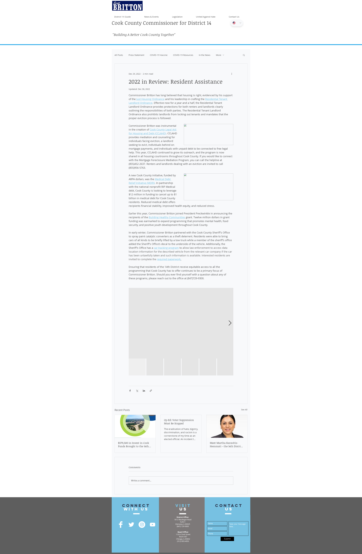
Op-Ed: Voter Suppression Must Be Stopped (179, 421)
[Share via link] (150, 390)
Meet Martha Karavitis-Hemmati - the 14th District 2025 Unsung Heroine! (226, 444)
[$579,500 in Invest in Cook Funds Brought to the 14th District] (135, 426)
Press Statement (136, 55)
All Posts (119, 55)
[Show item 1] (137, 367)
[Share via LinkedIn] (144, 390)
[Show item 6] (225, 367)
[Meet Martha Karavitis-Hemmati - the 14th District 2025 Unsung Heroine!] (226, 426)
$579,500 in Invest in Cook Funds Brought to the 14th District (133, 444)
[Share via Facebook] (130, 390)
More (218, 55)
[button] (244, 55)
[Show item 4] (190, 367)
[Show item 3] (172, 367)
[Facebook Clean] (120, 524)
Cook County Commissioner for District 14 (161, 22)
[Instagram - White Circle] (142, 524)
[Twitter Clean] (131, 524)
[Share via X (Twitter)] (137, 390)
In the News (204, 55)
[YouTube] (152, 524)
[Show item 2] (154, 367)
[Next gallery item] (230, 323)
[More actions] (231, 73)
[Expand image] (181, 323)
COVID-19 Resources (183, 55)
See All (244, 409)
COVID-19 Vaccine (158, 55)
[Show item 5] (207, 367)
